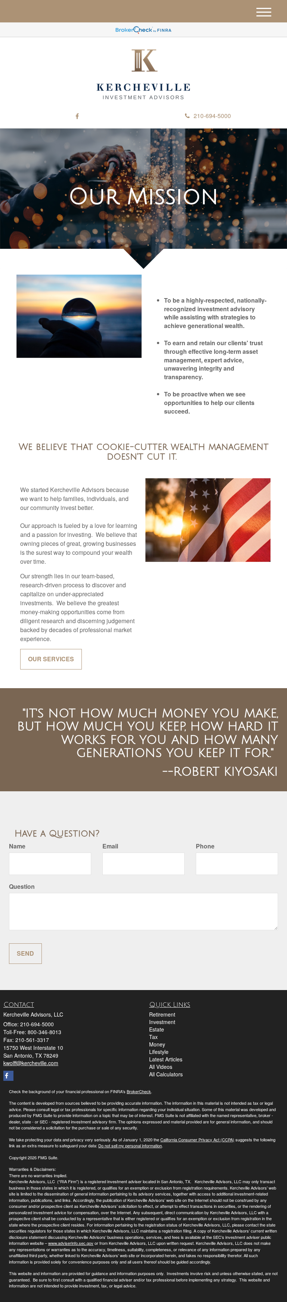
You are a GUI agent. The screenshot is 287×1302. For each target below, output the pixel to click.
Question (22, 886)
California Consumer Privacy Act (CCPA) (197, 1139)
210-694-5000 (212, 115)
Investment (162, 1022)
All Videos (160, 1066)
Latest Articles (165, 1059)
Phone (205, 846)
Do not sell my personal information (130, 1145)
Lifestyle (159, 1051)
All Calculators (166, 1074)
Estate (156, 1029)
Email (110, 846)
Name (17, 846)
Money (157, 1044)
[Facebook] (77, 116)
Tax (153, 1036)
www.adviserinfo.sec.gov (70, 1243)
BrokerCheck (139, 1091)
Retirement (162, 1014)
